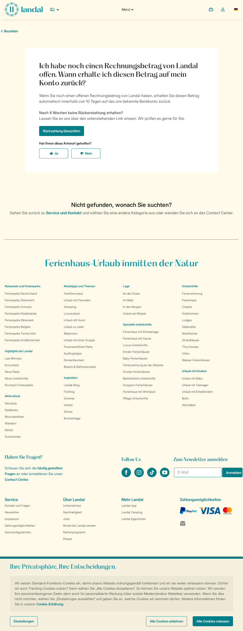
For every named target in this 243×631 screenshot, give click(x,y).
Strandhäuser (190, 340)
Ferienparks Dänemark (19, 320)
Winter (68, 411)
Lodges (187, 320)
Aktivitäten (189, 405)
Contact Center (16, 479)
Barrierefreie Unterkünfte (139, 378)
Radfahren (11, 410)
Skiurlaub (11, 403)
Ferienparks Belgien (18, 327)
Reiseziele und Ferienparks (22, 286)
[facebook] (127, 475)
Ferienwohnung (192, 293)
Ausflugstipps (73, 353)
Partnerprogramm (74, 532)
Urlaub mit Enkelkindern (197, 391)
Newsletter (12, 512)
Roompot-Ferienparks (19, 385)
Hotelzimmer (190, 313)
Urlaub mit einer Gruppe (79, 340)
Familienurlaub (73, 293)
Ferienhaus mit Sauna (137, 338)
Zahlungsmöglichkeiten (20, 525)
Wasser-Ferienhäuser (196, 360)
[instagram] (139, 475)
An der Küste (131, 293)
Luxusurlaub (72, 313)
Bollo (185, 398)
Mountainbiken (14, 416)
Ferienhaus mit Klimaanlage (141, 332)
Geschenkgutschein (18, 532)
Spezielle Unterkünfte (137, 324)
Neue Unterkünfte (16, 378)
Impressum (12, 519)
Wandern (10, 423)
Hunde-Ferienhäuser (136, 372)
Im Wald (128, 300)
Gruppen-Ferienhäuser (138, 385)
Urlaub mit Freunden (77, 300)
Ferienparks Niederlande (21, 313)
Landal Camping (132, 512)
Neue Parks (12, 372)
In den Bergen (132, 307)
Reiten (9, 430)
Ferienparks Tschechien (20, 333)
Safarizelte (189, 327)
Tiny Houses (190, 347)
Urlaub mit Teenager (195, 385)
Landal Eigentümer (134, 519)
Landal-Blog (71, 385)
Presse (67, 539)
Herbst (68, 405)
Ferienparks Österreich (19, 300)
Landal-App (129, 505)
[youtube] (164, 475)
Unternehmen (72, 505)
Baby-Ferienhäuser (135, 358)
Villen (185, 353)
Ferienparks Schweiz (18, 307)
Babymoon (71, 333)
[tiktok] (152, 475)
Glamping (70, 307)
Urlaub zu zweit (74, 327)
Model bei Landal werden (79, 525)
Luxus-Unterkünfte (135, 345)
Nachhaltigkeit (72, 512)
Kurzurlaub (12, 365)
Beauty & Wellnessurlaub (80, 367)
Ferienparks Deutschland (21, 293)
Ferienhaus (189, 300)
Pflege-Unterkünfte (135, 398)
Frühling (69, 391)
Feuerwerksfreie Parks (78, 347)
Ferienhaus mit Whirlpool (139, 391)
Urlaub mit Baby (192, 378)
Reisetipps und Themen (79, 286)
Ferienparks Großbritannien (22, 340)
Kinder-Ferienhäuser (136, 352)
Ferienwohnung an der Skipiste (143, 365)
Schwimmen (13, 436)
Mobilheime (189, 333)
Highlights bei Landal (19, 351)
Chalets (187, 307)
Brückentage (72, 418)
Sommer (69, 398)
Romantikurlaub (74, 360)
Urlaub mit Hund (74, 320)
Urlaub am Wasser (134, 313)
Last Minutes (13, 358)
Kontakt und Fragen (17, 505)
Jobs (66, 519)
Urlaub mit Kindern (194, 371)
